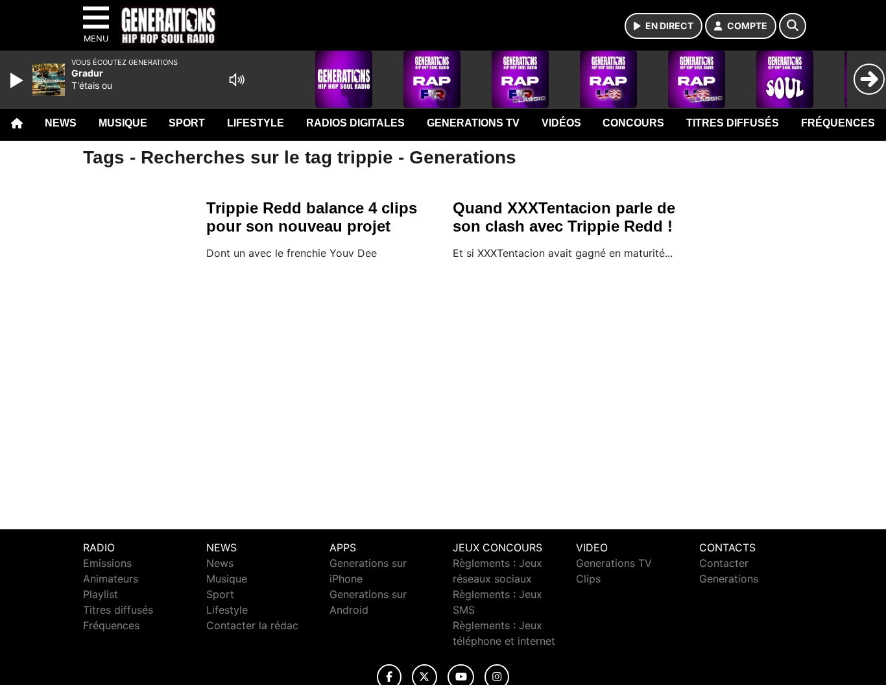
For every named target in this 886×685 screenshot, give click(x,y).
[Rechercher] (792, 26)
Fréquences (838, 122)
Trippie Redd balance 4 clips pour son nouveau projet (311, 217)
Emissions (107, 563)
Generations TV (473, 122)
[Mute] (236, 80)
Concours (633, 122)
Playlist (100, 594)
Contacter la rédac (252, 625)
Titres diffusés (732, 122)
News (61, 122)
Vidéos (561, 122)
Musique (123, 122)
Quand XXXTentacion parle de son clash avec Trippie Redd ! (564, 217)
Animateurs (110, 578)
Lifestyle (255, 122)
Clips (588, 578)
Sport (187, 122)
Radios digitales (355, 122)
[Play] (18, 80)
